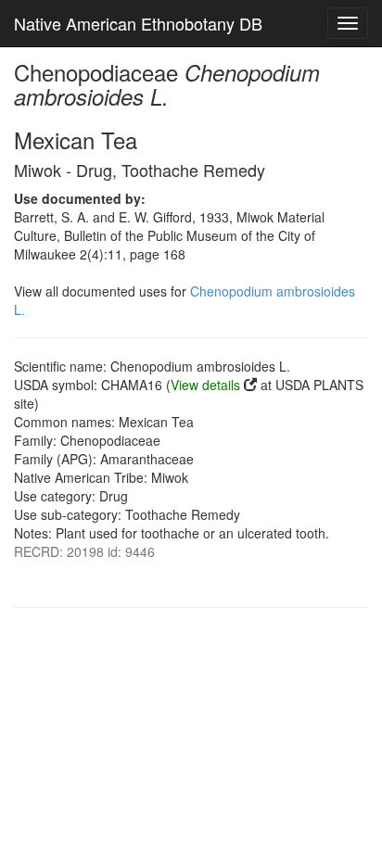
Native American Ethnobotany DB (138, 23)
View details (205, 384)
